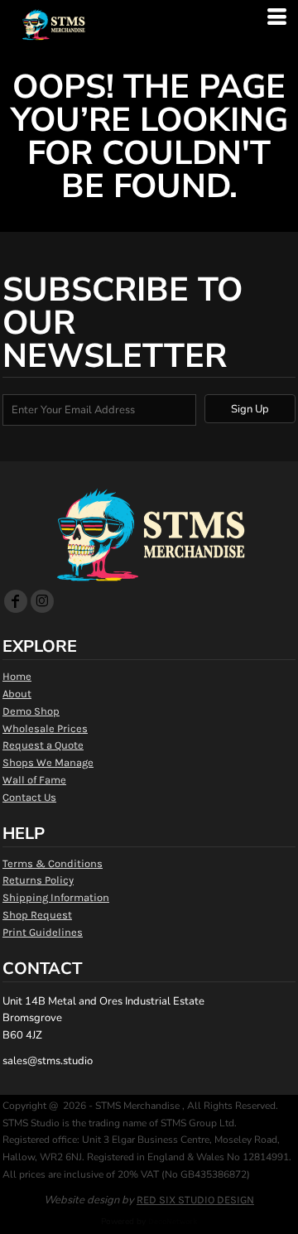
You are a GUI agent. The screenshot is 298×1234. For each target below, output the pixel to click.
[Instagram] (42, 601)
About (16, 693)
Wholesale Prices (45, 728)
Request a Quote (43, 745)
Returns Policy (38, 880)
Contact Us (29, 797)
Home (16, 676)
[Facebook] (15, 601)
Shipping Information (55, 897)
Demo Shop (31, 711)
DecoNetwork (173, 1222)
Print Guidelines (42, 932)
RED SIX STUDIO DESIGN (195, 1199)
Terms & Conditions (52, 863)
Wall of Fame (34, 780)
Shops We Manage (48, 762)
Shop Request (37, 915)
